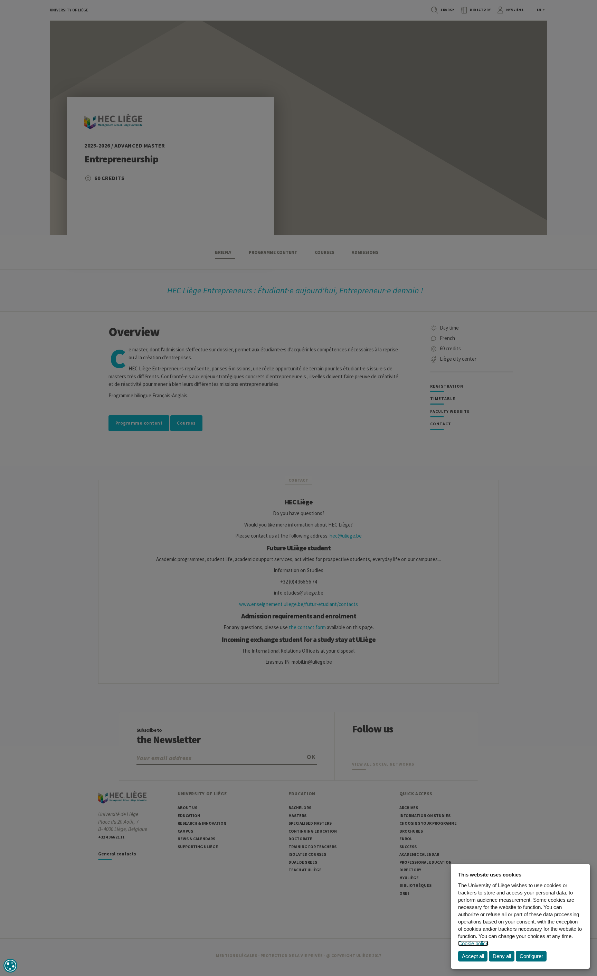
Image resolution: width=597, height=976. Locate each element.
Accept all (473, 956)
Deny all (502, 956)
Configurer (531, 956)
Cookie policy (473, 943)
